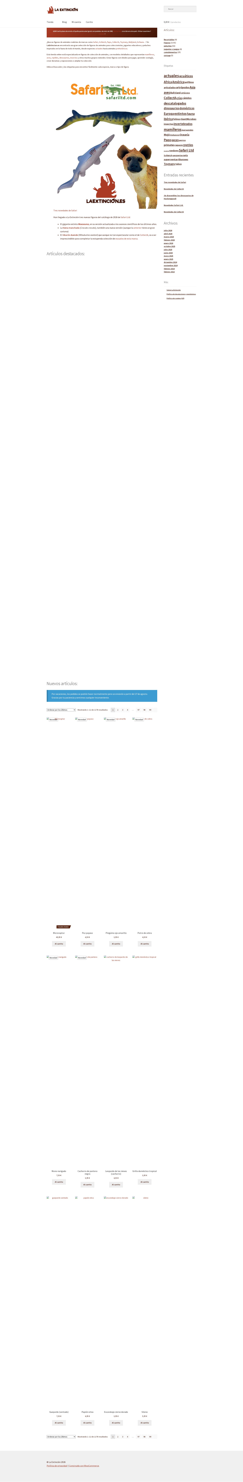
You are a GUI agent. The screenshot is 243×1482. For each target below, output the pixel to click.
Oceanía (184, 134)
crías (179, 98)
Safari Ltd (125, 217)
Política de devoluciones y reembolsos (181, 294)
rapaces (179, 145)
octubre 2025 (169, 246)
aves (49, 57)
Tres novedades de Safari (65, 210)
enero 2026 (168, 243)
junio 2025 (168, 253)
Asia (192, 87)
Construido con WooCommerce (84, 1465)
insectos (74, 57)
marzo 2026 (169, 236)
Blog (64, 22)
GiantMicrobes (188, 119)
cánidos (187, 98)
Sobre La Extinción (174, 290)
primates (169, 145)
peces (175, 140)
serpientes (178, 155)
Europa (169, 113)
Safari (95, 42)
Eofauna (140, 42)
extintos (180, 113)
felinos (177, 119)
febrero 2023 (169, 268)
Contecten (117, 31)
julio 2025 (168, 249)
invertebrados (183, 124)
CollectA (115, 42)
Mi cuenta (76, 22)
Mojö (167, 134)
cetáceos (185, 92)
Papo (109, 42)
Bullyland (132, 42)
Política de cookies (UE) (175, 298)
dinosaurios (64, 57)
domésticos (187, 108)
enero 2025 (168, 259)
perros (182, 140)
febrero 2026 (169, 240)
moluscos (174, 134)
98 (144, 710)
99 (150, 710)
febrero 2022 (169, 272)
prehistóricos (121, 48)
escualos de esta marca (126, 238)
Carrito (89, 22)
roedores (174, 150)
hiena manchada (71, 227)
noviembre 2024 (170, 265)
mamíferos (149, 54)
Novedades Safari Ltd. (173, 205)
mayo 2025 (168, 256)
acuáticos (186, 76)
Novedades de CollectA (174, 189)
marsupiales (187, 130)
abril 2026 (168, 233)
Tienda (50, 22)
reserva (166, 151)
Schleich (102, 42)
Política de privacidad (57, 1465)
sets (185, 155)
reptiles (55, 57)
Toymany (124, 42)
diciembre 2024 (170, 262)
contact (102, 34)
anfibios (189, 82)
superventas (171, 159)
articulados (170, 87)
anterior (137, 227)
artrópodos (182, 87)
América (178, 82)
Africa (168, 82)
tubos (179, 164)
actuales (99, 48)
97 (139, 710)
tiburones (183, 159)
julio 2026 (168, 230)
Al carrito (59, 943)
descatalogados (175, 103)
